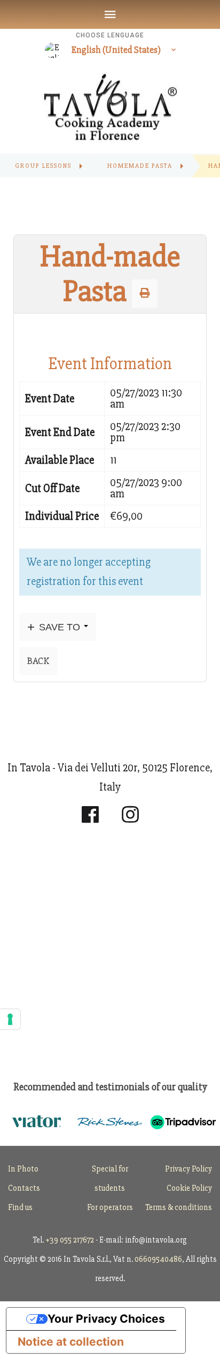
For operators (110, 1207)
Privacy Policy (188, 1169)
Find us (20, 1207)
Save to (59, 626)
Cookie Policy (189, 1188)
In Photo (23, 1169)
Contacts (24, 1188)
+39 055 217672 (69, 1240)
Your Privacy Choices (106, 1318)
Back (38, 661)
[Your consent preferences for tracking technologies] (10, 1019)
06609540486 (158, 1259)
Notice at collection (71, 1341)
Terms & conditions (178, 1207)
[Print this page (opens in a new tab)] (145, 293)
